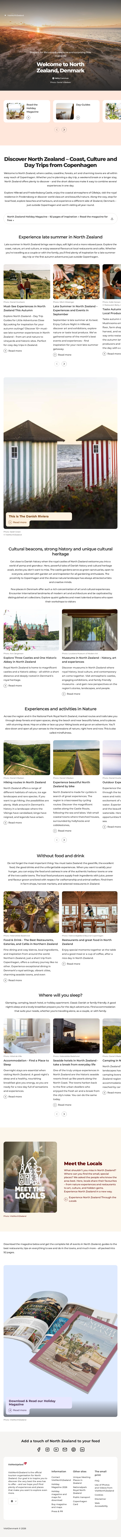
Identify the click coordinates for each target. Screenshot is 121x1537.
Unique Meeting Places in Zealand (81, 1480)
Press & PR (57, 1511)
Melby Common (62, 78)
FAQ (97, 1480)
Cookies (99, 1495)
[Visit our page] (38, 1449)
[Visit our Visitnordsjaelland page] (56, 1449)
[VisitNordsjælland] (17, 1464)
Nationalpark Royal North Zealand (80, 1490)
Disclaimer (100, 1499)
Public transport (81, 1497)
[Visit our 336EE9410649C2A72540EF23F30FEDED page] (64, 1449)
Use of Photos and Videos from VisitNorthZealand (104, 1488)
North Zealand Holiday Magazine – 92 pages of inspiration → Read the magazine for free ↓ (57, 218)
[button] (27, 327)
